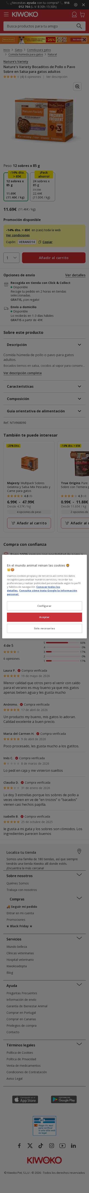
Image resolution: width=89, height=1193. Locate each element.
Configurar (44, 605)
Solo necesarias (44, 628)
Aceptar (44, 617)
